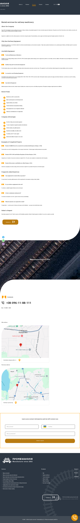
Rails (43, 473)
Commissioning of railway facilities (8, 480)
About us (20, 4)
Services (34, 4)
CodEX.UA (55, 519)
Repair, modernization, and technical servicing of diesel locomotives (13, 477)
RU (56, 4)
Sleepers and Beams (46, 475)
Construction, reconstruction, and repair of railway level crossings (13, 486)
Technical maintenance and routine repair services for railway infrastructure (15, 482)
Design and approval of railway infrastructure (10, 479)
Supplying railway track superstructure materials (10, 484)
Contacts (47, 4)
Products (27, 4)
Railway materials (45, 479)
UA (54, 4)
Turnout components (46, 477)
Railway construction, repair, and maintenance (10, 475)
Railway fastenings (46, 480)
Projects (40, 4)
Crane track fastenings (46, 482)
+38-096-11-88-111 (18, 302)
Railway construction (6, 473)
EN (58, 4)
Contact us (8, 222)
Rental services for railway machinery (9, 488)
